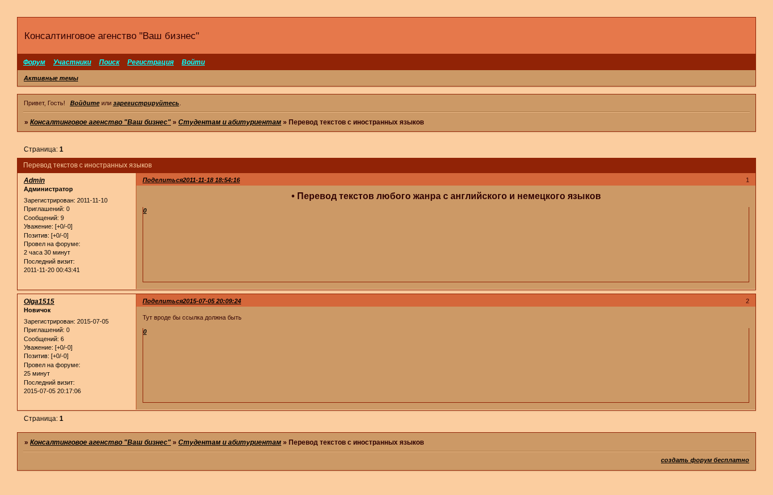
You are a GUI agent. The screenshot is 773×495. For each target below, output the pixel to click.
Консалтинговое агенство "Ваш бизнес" (100, 122)
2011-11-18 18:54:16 (211, 180)
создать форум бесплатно (705, 460)
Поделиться (163, 180)
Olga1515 (39, 301)
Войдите (85, 103)
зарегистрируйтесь (146, 103)
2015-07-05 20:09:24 (212, 301)
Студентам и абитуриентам (229, 122)
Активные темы (51, 78)
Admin (34, 180)
